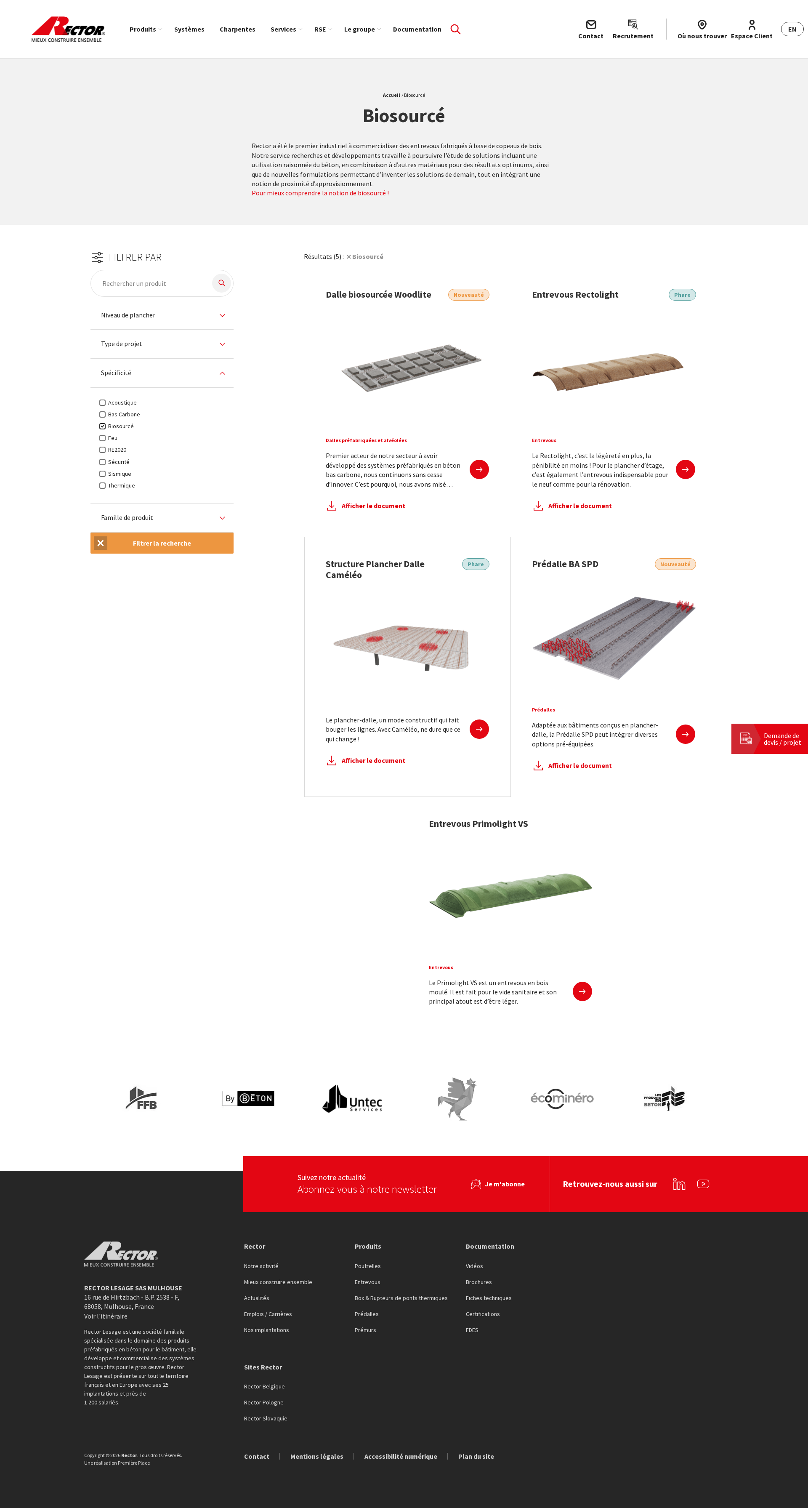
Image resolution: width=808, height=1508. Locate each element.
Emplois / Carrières (268, 1314)
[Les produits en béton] (667, 1099)
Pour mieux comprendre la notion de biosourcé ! (321, 193)
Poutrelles (368, 1266)
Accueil (391, 95)
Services (283, 29)
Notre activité (261, 1266)
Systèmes (189, 29)
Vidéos (474, 1266)
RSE (320, 29)
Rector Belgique (264, 1386)
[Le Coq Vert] (457, 1099)
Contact (256, 1456)
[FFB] (143, 1099)
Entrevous (367, 1282)
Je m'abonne (505, 1183)
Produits (143, 29)
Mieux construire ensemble (278, 1282)
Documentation (417, 29)
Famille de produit (127, 518)
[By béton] (248, 1099)
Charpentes (237, 29)
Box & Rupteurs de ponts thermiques (401, 1298)
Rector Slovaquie (265, 1418)
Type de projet (121, 344)
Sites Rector (263, 1367)
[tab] (162, 315)
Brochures (479, 1282)
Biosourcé (367, 256)
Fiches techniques (489, 1298)
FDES (472, 1330)
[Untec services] (353, 1099)
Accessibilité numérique (400, 1456)
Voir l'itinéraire (106, 1316)
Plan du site (476, 1456)
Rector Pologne (264, 1402)
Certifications (483, 1314)
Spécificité (116, 373)
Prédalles (367, 1314)
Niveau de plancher (128, 315)
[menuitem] (144, 29)
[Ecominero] (562, 1099)
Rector (254, 1246)
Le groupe (359, 29)
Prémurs (365, 1330)
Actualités (256, 1298)
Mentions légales (316, 1456)
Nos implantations (266, 1330)
